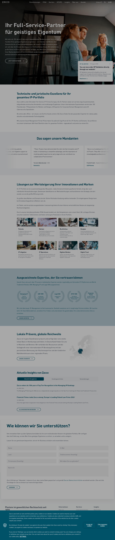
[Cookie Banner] (57, 525)
